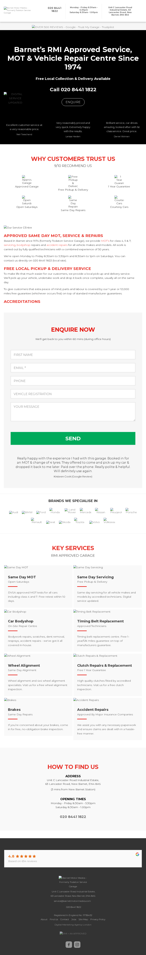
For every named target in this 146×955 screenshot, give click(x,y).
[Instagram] (77, 947)
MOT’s (105, 240)
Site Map (83, 919)
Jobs (73, 919)
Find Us (54, 919)
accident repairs (57, 245)
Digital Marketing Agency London (73, 924)
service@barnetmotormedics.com (72, 901)
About (44, 919)
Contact (64, 919)
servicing (9, 245)
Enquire (73, 102)
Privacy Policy (97, 919)
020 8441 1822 (73, 817)
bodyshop (23, 245)
